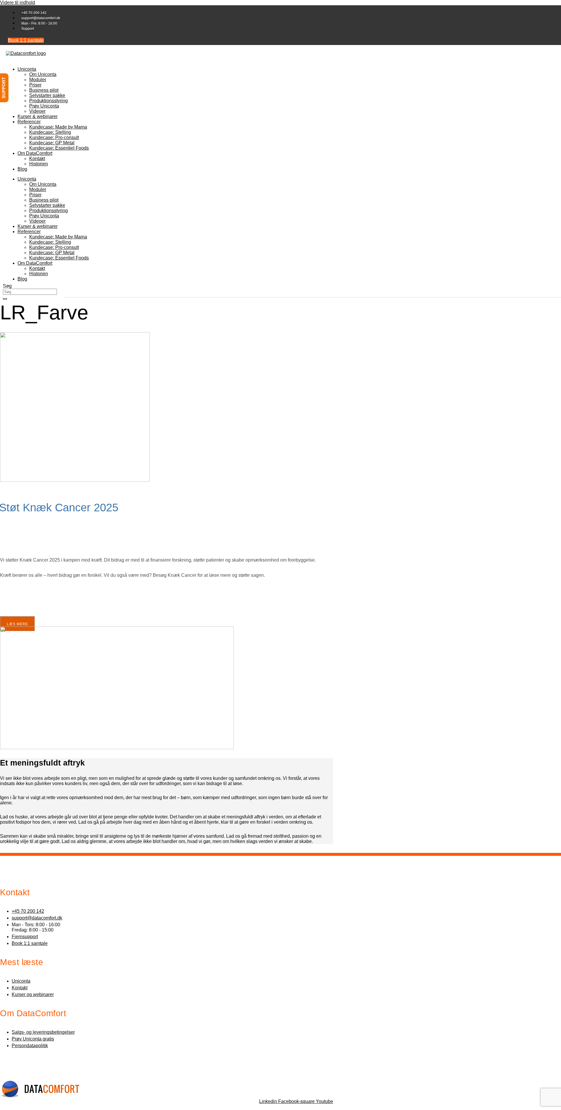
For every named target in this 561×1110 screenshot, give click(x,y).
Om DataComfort (35, 153)
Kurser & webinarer (38, 116)
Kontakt (37, 158)
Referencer (29, 121)
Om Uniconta (42, 74)
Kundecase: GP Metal (52, 142)
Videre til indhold (17, 2)
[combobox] (30, 292)
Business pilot (43, 90)
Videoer (37, 111)
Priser (35, 84)
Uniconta (27, 69)
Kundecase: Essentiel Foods (59, 148)
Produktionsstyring (48, 100)
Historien (38, 163)
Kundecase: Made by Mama (58, 126)
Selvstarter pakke (47, 95)
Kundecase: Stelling (50, 132)
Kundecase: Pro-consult (54, 137)
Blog (22, 169)
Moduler (37, 79)
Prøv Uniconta (44, 105)
